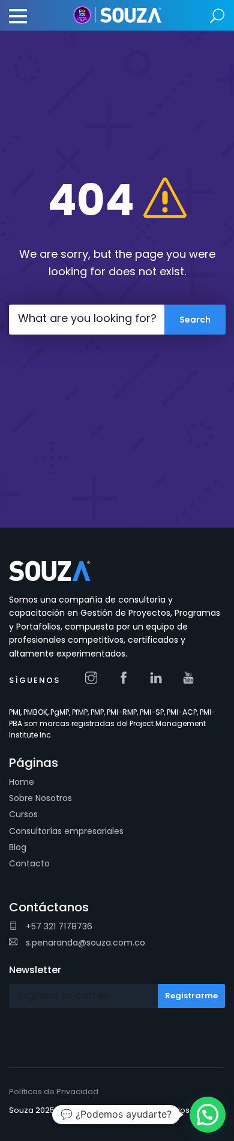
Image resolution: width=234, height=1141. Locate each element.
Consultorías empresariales (66, 831)
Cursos (23, 814)
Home (21, 782)
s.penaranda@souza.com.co (84, 943)
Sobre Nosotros (40, 798)
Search (217, 16)
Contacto (29, 863)
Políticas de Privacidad (53, 1091)
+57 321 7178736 (57, 926)
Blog (17, 847)
